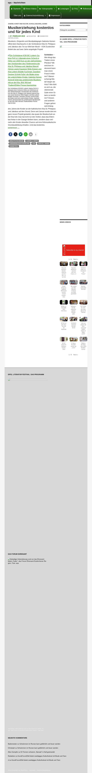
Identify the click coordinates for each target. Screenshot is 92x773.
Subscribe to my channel (75, 250)
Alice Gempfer (13, 752)
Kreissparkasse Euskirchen (19, 143)
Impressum (55, 15)
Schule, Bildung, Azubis (38, 24)
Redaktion (32, 36)
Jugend (11, 24)
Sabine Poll (14, 146)
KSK (34, 143)
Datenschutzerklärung (35, 15)
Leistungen (64, 9)
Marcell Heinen (43, 143)
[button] (10, 134)
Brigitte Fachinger (16, 141)
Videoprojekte (47, 9)
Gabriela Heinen (32, 141)
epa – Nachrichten (16, 3)
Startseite (17, 9)
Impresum (32, 770)
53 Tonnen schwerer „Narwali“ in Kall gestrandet (38, 752)
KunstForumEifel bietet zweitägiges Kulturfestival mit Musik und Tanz (42, 756)
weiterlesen (13, 128)
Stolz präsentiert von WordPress (17, 770)
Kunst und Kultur (21, 24)
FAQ (76, 9)
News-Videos (31, 9)
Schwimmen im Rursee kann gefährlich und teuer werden (40, 744)
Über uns (17, 15)
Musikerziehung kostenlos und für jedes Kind (31, 30)
